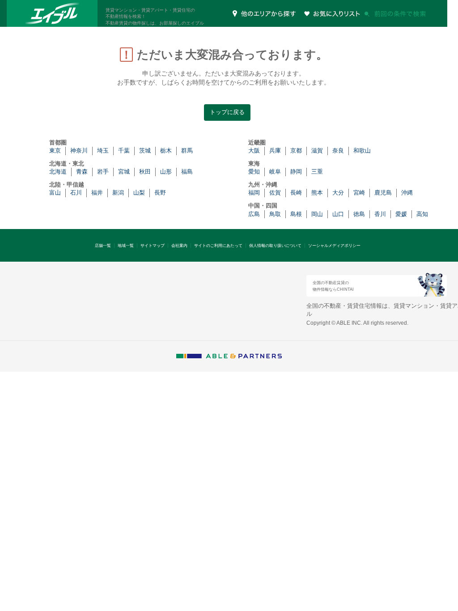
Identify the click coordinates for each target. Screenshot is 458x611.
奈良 (338, 150)
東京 (55, 150)
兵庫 (275, 150)
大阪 (254, 150)
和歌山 (362, 150)
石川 (76, 192)
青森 (82, 171)
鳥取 (275, 214)
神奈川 (79, 150)
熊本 (317, 192)
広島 (254, 214)
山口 (338, 214)
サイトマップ (152, 245)
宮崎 (359, 192)
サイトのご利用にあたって (218, 245)
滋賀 (317, 150)
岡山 (317, 214)
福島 (187, 171)
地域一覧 (126, 245)
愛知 (254, 171)
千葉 (124, 150)
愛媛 (401, 214)
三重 (317, 171)
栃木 (166, 150)
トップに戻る (227, 112)
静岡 (296, 171)
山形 (166, 171)
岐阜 (275, 171)
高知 (422, 214)
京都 (296, 150)
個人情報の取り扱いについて (275, 245)
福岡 (254, 192)
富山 (55, 192)
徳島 (359, 214)
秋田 (145, 171)
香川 (380, 214)
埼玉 (103, 150)
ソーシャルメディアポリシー (334, 245)
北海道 (58, 171)
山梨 (139, 192)
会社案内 (179, 245)
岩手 (103, 171)
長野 (160, 192)
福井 (97, 192)
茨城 (145, 150)
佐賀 (275, 192)
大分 (338, 192)
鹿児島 (383, 192)
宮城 (124, 171)
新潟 (118, 192)
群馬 (187, 150)
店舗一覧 (103, 245)
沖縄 (407, 192)
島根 (296, 214)
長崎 (296, 192)
